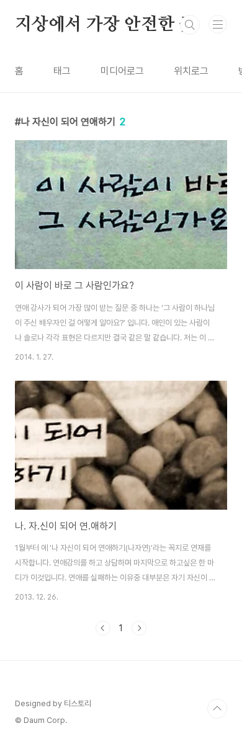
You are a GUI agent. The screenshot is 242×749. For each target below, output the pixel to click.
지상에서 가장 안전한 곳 (105, 24)
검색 (190, 25)
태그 (62, 71)
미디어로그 (122, 71)
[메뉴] (217, 24)
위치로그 (191, 71)
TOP (217, 709)
